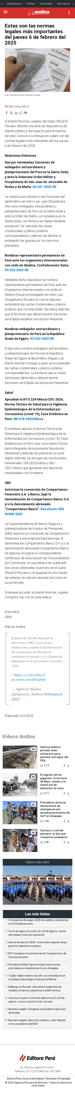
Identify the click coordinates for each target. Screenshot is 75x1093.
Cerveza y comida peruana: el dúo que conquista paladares (54, 834)
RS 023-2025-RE (42, 338)
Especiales (46, 3)
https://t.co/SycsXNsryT (30, 675)
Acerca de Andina (33, 1078)
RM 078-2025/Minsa (28, 419)
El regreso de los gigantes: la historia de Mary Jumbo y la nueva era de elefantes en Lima (53, 781)
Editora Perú (14, 1078)
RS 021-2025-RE (44, 187)
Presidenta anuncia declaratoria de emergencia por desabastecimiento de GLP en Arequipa (55, 809)
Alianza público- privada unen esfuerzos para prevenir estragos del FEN (54, 753)
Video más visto (37, 862)
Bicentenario (14, 3)
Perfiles (31, 3)
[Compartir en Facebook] (65, 765)
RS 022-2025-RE (17, 270)
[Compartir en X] (68, 765)
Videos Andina (18, 737)
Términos (50, 1078)
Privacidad (64, 1078)
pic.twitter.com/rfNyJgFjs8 (28, 679)
